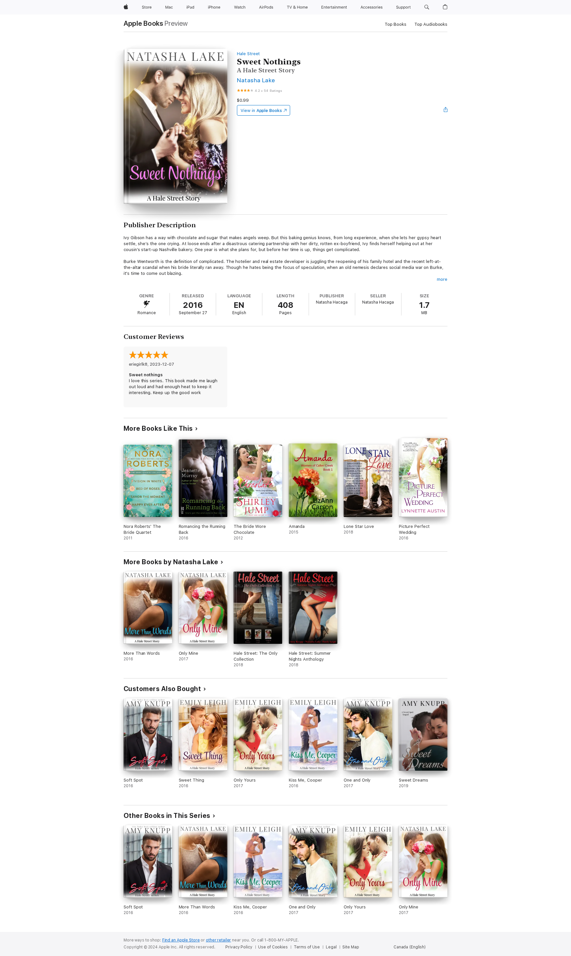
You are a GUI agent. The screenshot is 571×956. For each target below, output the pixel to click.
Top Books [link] (395, 24)
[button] (427, 7)
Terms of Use (307, 947)
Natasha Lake (256, 80)
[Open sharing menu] (446, 110)
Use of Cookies (272, 947)
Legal (331, 947)
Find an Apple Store (181, 940)
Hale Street (248, 53)
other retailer (218, 940)
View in (261, 110)
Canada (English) (410, 947)
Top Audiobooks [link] (430, 24)
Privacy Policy (238, 947)
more (442, 279)
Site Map (350, 947)
